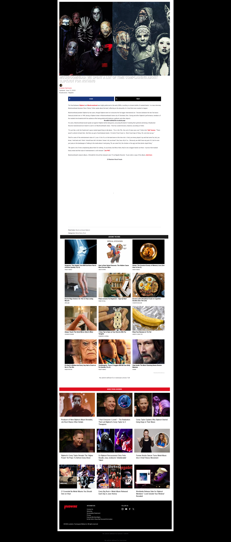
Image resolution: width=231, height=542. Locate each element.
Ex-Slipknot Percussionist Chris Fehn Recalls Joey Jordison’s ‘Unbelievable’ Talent (112, 457)
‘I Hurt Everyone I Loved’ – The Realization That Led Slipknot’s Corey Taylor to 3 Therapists (114, 422)
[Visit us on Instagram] (123, 509)
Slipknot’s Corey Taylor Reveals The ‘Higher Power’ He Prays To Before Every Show (77, 456)
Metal (77, 233)
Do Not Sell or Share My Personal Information (99, 519)
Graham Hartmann (65, 88)
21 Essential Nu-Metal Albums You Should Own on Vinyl (76, 492)
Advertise (89, 511)
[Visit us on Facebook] (130, 509)
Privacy (89, 515)
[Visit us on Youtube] (127, 509)
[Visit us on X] (134, 509)
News (80, 233)
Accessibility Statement (93, 513)
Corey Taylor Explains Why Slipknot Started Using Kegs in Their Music (152, 421)
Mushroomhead (92, 105)
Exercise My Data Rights (93, 517)
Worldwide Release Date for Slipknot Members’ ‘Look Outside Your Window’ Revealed (150, 493)
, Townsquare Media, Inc (80, 524)
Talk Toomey (151, 130)
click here (149, 155)
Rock (84, 233)
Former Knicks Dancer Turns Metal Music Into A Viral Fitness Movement (151, 456)
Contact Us (90, 509)
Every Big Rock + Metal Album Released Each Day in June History (113, 492)
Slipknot (82, 105)
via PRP (107, 150)
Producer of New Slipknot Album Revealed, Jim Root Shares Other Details (77, 421)
